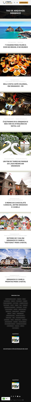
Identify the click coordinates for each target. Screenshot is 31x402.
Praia (12, 319)
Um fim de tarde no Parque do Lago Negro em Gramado (15, 163)
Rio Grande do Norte (10, 323)
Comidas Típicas (23, 303)
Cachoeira (19, 301)
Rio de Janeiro (22, 321)
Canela (6, 81)
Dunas (16, 305)
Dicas (12, 305)
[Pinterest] (15, 396)
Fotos (24, 307)
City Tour (15, 303)
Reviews (15, 321)
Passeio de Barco (20, 315)
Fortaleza (19, 307)
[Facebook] (11, 396)
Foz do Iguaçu (8, 309)
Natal (14, 313)
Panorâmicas (20, 313)
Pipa (13, 317)
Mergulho (8, 311)
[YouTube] (20, 396)
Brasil (19, 42)
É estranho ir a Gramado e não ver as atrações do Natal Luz (15, 124)
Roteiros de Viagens (23, 235)
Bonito (13, 301)
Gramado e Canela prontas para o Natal (15, 280)
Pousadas (7, 319)
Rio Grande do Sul (22, 81)
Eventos (25, 305)
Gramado (10, 81)
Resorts (24, 319)
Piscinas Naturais (20, 317)
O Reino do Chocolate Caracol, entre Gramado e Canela (15, 205)
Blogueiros (7, 301)
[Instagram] (13, 396)
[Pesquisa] (14, 3)
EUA (20, 305)
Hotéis (15, 309)
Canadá (25, 301)
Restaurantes (15, 81)
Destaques (6, 305)
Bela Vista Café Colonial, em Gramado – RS (15, 85)
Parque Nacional (11, 315)
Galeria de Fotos (11, 276)
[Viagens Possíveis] (7, 2)
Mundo (21, 42)
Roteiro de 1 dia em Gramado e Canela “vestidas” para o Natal (15, 240)
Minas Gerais (16, 311)
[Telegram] (18, 396)
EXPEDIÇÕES (23, 2)
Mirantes (22, 311)
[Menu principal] (17, 3)
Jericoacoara (22, 309)
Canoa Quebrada (8, 303)
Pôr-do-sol (18, 319)
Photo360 (8, 317)
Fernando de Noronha (10, 307)
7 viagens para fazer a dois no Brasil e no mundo (15, 46)
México (9, 313)
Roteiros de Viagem (21, 323)
